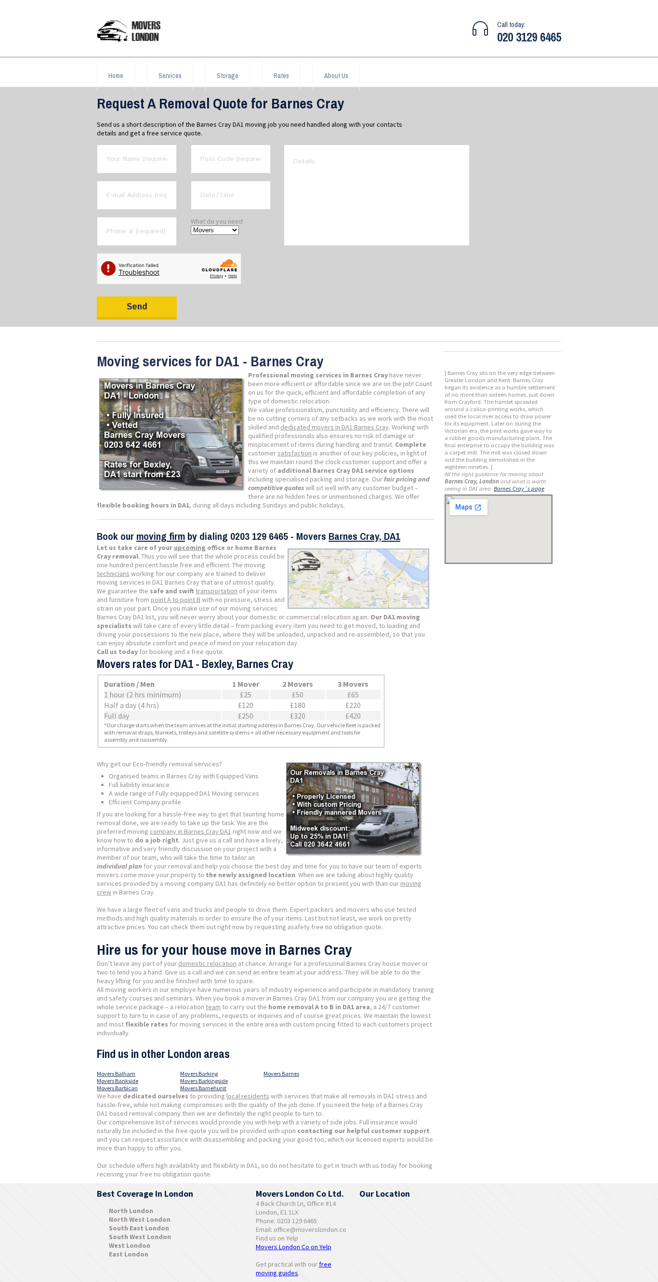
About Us (336, 75)
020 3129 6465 (529, 37)
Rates (281, 75)
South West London (140, 1236)
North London (131, 1210)
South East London (139, 1228)
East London (128, 1254)
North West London (140, 1219)
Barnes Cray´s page (519, 488)
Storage (227, 75)
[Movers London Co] (133, 32)
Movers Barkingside (204, 1080)
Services (170, 75)
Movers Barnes (281, 1073)
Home (115, 75)
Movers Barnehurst (203, 1088)
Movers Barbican (117, 1088)
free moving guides (293, 1268)
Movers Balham (116, 1073)
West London (129, 1245)
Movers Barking (199, 1073)
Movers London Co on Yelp (293, 1246)
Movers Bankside (117, 1080)
